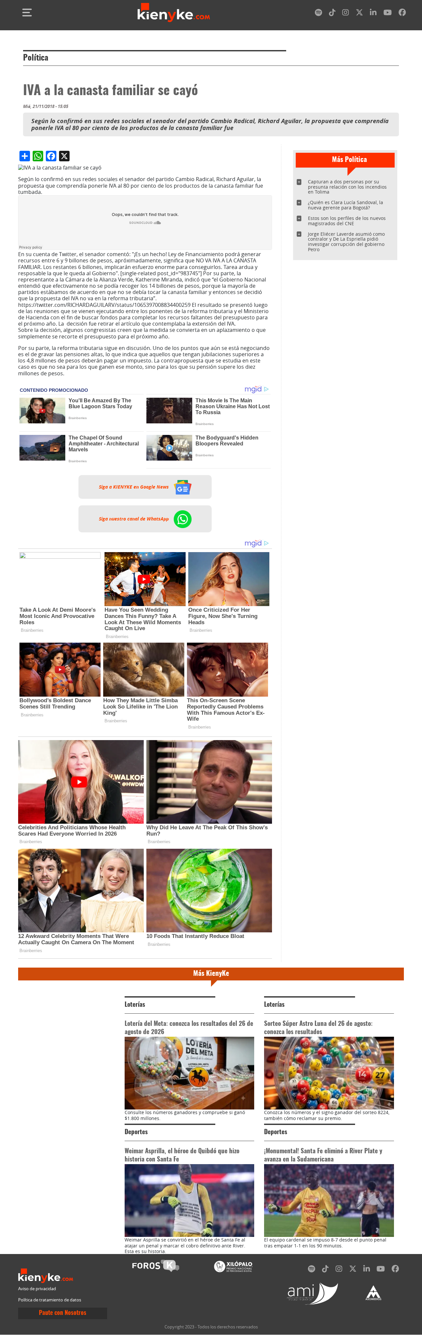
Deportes (136, 1132)
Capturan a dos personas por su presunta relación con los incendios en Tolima (347, 186)
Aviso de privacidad (37, 1289)
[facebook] (402, 13)
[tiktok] (332, 13)
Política (35, 58)
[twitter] (359, 13)
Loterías (135, 1005)
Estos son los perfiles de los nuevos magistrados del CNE (347, 221)
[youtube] (387, 13)
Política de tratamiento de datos (49, 1300)
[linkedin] (373, 13)
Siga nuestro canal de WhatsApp (134, 519)
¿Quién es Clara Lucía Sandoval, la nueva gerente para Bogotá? (345, 205)
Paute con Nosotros (62, 1313)
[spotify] (318, 13)
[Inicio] (173, 12)
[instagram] (345, 13)
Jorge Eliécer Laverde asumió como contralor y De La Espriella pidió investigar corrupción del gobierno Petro (346, 242)
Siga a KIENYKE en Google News (134, 487)
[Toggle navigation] (27, 12)
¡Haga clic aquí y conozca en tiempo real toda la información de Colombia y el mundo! (137, 376)
